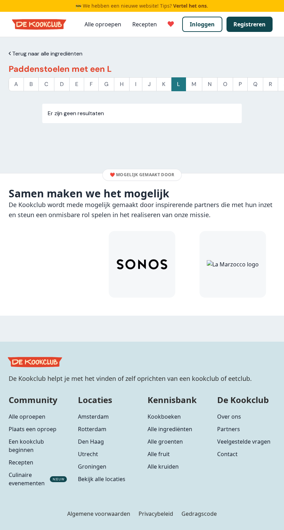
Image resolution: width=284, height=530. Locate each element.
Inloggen (202, 24)
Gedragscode (199, 514)
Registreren (249, 24)
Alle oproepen (103, 24)
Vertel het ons (190, 5)
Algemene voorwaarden (98, 514)
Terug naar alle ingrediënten (46, 53)
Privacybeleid (156, 514)
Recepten (144, 24)
